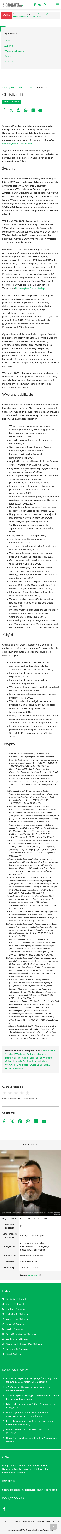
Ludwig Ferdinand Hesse (27, 1061)
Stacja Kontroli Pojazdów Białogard (24, 1344)
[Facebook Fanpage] (34, 4)
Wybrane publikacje (14, 51)
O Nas (17, 1521)
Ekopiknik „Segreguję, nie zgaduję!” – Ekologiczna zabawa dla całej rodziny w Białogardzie (31, 1380)
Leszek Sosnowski (14, 1068)
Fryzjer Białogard (14, 1329)
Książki (7, 56)
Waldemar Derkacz (25, 1054)
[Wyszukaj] (45, 5)
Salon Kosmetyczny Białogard (21, 1334)
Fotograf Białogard (15, 1324)
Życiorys (8, 46)
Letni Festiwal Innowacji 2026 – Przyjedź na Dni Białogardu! (31, 1406)
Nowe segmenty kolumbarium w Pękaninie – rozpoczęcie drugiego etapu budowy (29, 1414)
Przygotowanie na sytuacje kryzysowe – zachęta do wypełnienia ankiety (31, 1423)
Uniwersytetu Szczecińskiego (17, 143)
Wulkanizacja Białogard (18, 1339)
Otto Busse (22, 1065)
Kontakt (53, 1490)
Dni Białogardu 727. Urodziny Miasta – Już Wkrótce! (28, 1431)
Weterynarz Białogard (17, 1319)
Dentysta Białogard (16, 1299)
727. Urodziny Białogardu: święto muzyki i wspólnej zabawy (28, 1389)
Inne (30, 88)
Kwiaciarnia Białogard (17, 1314)
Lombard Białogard (15, 1309)
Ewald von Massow (40, 1065)
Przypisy (8, 61)
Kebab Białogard (14, 1354)
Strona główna (9, 88)
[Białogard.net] (12, 4)
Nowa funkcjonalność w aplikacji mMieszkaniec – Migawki (31, 1440)
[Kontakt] (39, 4)
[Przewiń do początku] (53, 1527)
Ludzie (22, 88)
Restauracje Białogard (17, 1349)
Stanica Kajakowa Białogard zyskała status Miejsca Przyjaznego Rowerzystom (32, 1397)
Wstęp (7, 40)
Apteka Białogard (15, 1304)
